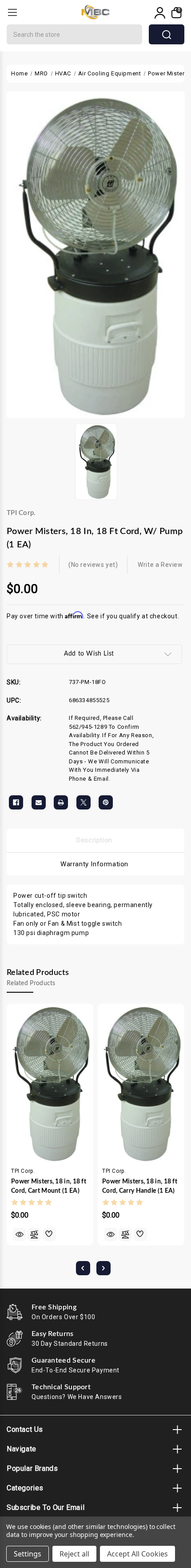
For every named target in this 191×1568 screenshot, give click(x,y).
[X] (83, 802)
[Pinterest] (106, 802)
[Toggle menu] (12, 12)
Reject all (74, 1554)
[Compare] (34, 1234)
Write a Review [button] (160, 564)
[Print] (61, 802)
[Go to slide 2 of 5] (103, 1268)
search (166, 34)
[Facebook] (16, 802)
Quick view (19, 1234)
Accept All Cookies (137, 1554)
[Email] (39, 802)
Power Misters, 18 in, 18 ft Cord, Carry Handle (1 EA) (139, 1186)
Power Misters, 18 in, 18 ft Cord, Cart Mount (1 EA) (48, 1186)
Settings (27, 1554)
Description (94, 840)
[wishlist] (49, 1234)
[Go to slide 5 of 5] (83, 1268)
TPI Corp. (21, 513)
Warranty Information (94, 864)
